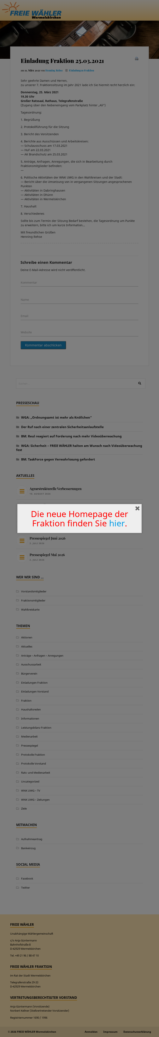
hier (117, 523)
